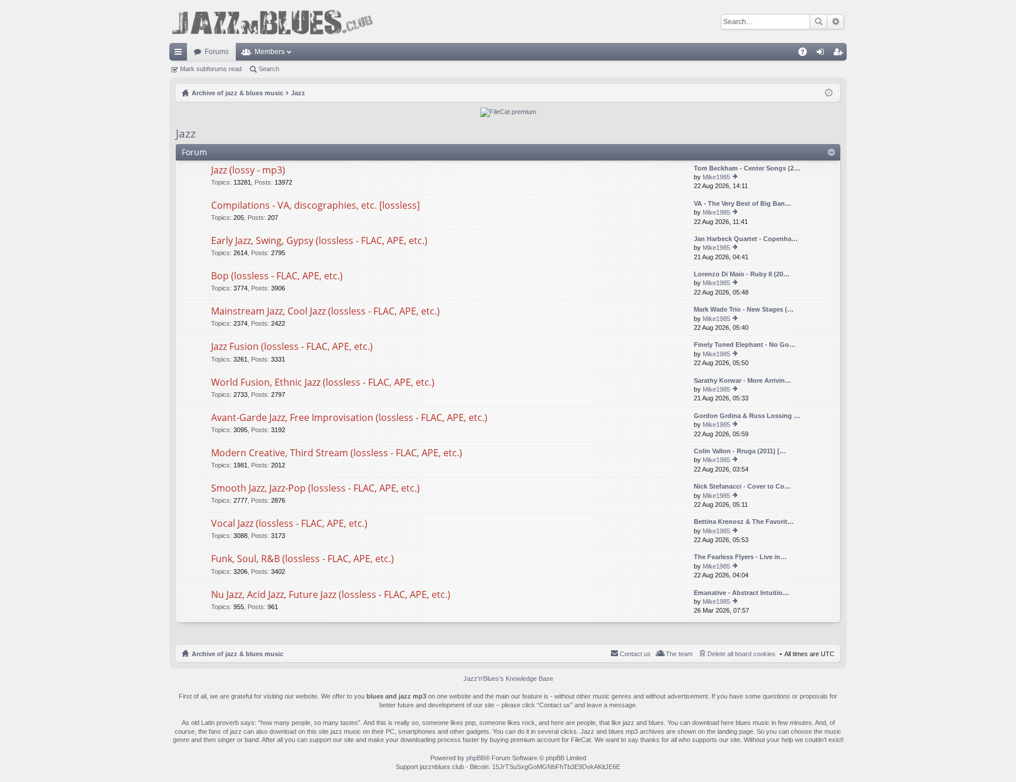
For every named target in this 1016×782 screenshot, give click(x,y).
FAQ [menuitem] (806, 54)
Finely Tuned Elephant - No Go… (745, 344)
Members (270, 52)
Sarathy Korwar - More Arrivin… (742, 380)
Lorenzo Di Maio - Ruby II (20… (742, 274)
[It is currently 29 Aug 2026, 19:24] (829, 92)
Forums (217, 52)
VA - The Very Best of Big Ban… (742, 203)
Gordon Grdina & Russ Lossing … (747, 415)
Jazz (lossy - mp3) (248, 170)
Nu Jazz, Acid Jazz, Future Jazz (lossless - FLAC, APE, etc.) (330, 595)
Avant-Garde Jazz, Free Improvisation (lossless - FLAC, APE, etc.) (349, 418)
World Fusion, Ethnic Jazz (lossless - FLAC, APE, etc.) (323, 383)
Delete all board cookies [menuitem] (741, 653)
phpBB (475, 757)
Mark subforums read (211, 68)
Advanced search (835, 22)
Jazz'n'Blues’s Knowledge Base (508, 678)
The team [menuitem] (679, 653)
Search (818, 22)
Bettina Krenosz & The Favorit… (744, 521)
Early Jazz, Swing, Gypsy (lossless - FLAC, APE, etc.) (319, 241)
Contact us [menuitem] (635, 653)
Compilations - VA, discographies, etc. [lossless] (315, 206)
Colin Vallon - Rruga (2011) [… (740, 451)
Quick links (180, 54)
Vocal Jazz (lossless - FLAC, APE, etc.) (289, 524)
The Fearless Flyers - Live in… (740, 556)
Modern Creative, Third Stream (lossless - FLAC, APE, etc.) (336, 453)
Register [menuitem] (840, 54)
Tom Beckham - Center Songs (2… (747, 168)
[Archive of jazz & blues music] (272, 21)
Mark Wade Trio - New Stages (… (744, 309)
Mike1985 (716, 177)
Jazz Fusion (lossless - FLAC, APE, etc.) (292, 347)
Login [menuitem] (822, 54)
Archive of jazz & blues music (237, 653)
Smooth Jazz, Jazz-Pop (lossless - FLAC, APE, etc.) (315, 488)
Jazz (186, 133)
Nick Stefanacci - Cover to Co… (742, 486)
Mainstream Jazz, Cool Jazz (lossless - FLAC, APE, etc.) (325, 312)
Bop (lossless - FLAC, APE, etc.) (277, 276)
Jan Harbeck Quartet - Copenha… (746, 238)
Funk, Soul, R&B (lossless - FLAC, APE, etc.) (302, 559)
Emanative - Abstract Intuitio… (741, 592)
